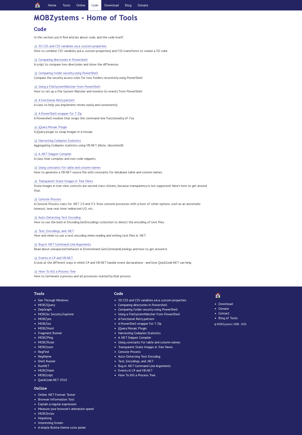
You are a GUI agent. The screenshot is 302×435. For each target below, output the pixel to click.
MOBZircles (46, 413)
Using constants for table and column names (69, 167)
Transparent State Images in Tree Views (65, 181)
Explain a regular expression (57, 404)
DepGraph (45, 309)
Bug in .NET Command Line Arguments (64, 244)
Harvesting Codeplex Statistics (59, 140)
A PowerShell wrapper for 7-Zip (60, 113)
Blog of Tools (228, 318)
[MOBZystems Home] (85, 18)
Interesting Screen (50, 423)
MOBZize (44, 323)
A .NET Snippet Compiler (54, 154)
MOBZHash (46, 370)
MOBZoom (45, 347)
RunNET (44, 366)
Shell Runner (46, 361)
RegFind (43, 352)
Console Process (49, 199)
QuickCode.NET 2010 (52, 380)
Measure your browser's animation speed (66, 409)
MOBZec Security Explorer (56, 314)
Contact (223, 313)
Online (80, 5)
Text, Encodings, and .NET (56, 231)
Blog (128, 5)
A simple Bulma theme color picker (62, 427)
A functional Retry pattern (56, 100)
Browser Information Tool (56, 399)
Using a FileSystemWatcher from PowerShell (69, 86)
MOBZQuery (46, 305)
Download (111, 5)
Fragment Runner (50, 333)
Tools (66, 5)
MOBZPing (45, 337)
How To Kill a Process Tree (57, 271)
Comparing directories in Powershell (63, 60)
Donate (143, 5)
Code (94, 5)
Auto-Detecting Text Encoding (59, 217)
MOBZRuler (46, 342)
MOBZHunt (46, 328)
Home (52, 5)
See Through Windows (53, 300)
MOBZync (45, 319)
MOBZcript (45, 375)
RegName (44, 356)
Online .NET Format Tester (56, 394)
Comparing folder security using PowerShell (68, 73)
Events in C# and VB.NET (55, 258)
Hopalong (45, 418)
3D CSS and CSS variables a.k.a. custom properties (72, 46)
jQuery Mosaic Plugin (52, 127)
